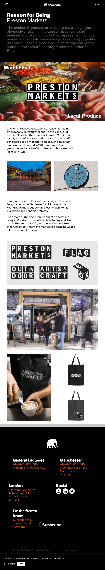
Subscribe (51, 524)
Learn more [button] (9, 564)
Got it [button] (21, 564)
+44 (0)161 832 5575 (25, 464)
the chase (54, 4)
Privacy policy (71, 550)
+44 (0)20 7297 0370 (22, 489)
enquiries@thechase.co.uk (30, 467)
